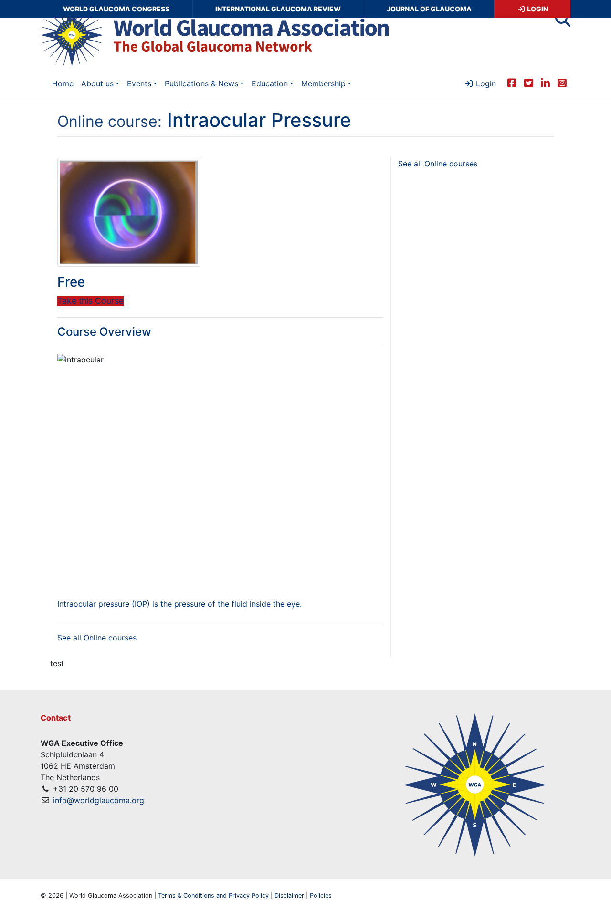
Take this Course (90, 301)
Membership (323, 83)
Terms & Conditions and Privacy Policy (213, 895)
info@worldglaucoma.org (98, 800)
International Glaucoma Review (278, 9)
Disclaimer (289, 895)
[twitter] (528, 82)
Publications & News (201, 83)
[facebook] (512, 82)
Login (537, 9)
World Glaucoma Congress (116, 9)
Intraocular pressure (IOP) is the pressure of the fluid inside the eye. (179, 604)
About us (97, 83)
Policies (321, 895)
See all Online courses (97, 637)
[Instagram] (562, 82)
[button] (562, 22)
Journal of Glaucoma (429, 9)
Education (270, 83)
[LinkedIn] (545, 82)
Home (63, 83)
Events (139, 83)
